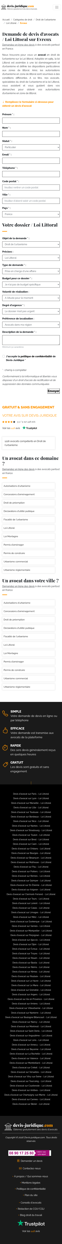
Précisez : (7, 251)
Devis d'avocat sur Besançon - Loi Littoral (31, 858)
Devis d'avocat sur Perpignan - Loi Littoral (31, 935)
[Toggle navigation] (57, 7)
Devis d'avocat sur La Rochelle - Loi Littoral (31, 1054)
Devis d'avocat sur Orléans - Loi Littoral (31, 848)
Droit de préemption (14, 502)
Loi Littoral (9, 528)
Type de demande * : (14, 265)
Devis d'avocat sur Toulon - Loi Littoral (31, 835)
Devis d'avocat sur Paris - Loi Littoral (31, 794)
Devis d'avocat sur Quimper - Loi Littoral (31, 880)
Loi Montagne (11, 536)
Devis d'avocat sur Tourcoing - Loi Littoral (31, 1081)
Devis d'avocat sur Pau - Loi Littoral (31, 867)
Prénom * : (8, 114)
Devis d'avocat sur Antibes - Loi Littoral (31, 1090)
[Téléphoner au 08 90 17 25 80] (29, 1152)
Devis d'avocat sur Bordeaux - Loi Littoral (31, 816)
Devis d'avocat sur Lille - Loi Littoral (31, 807)
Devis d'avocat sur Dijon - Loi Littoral (31, 944)
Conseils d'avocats (31, 1202)
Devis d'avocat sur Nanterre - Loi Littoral (31, 1013)
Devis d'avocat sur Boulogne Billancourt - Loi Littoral (31, 1017)
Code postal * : (10, 181)
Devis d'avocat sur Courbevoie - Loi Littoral (31, 1086)
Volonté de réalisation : (15, 291)
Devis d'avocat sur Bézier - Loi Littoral (31, 1104)
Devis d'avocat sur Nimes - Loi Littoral (31, 971)
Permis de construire (14, 553)
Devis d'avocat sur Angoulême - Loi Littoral (31, 1035)
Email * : (6, 154)
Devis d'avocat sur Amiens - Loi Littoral (31, 1003)
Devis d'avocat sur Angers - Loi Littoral (31, 994)
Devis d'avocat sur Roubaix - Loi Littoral (31, 976)
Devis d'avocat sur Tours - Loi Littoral (31, 899)
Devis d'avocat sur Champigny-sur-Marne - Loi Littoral (31, 1095)
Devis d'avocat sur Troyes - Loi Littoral (31, 953)
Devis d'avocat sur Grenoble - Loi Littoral (31, 990)
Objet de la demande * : (15, 238)
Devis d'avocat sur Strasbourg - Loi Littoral (31, 830)
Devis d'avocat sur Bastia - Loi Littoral (31, 962)
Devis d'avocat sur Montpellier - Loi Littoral (31, 931)
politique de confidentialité (36, 356)
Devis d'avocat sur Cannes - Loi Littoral (31, 1099)
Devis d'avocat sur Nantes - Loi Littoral (31, 826)
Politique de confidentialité (31, 1188)
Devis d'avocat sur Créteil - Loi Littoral (31, 1067)
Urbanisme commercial (16, 561)
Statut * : (7, 141)
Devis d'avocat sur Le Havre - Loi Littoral (31, 981)
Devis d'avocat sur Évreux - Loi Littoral (31, 949)
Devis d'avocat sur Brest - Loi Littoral (31, 839)
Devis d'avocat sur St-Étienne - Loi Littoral (31, 885)
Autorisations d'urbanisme (17, 486)
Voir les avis (11, 428)
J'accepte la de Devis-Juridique (31, 358)
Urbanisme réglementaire (17, 570)
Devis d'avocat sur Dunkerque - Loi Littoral (31, 921)
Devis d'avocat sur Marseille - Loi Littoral (31, 803)
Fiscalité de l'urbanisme (16, 519)
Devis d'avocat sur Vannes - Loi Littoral (31, 926)
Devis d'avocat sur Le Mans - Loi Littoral (31, 985)
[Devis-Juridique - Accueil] (19, 7)
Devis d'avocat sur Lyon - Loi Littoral (31, 798)
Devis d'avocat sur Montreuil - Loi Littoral (31, 1026)
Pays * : (6, 208)
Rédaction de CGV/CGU (31, 1208)
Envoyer (53, 391)
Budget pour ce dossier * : (17, 278)
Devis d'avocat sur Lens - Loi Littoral (31, 1040)
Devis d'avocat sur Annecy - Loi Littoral (31, 1045)
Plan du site (31, 1195)
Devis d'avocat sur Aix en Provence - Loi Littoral (31, 999)
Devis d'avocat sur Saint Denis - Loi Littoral (31, 1031)
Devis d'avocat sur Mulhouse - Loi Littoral (31, 862)
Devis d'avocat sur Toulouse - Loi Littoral (31, 812)
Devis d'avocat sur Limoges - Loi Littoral (31, 912)
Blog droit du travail (31, 1215)
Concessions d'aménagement (19, 494)
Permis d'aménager (14, 544)
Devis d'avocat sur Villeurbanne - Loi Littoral (31, 1008)
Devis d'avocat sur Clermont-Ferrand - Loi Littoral (31, 894)
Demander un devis (31, 1161)
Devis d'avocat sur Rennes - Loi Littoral (31, 876)
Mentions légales (31, 1182)
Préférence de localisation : (18, 318)
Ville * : (6, 194)
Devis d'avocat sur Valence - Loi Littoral (31, 1058)
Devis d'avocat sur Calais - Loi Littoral (31, 908)
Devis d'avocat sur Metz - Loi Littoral (31, 917)
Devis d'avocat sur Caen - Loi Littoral (31, 844)
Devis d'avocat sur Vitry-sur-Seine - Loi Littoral (31, 1076)
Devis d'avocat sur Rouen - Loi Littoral (31, 958)
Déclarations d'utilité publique (19, 511)
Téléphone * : (10, 168)
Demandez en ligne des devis (18, 44)
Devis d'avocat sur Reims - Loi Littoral (31, 967)
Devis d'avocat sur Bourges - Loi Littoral (31, 853)
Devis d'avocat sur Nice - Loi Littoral (31, 821)
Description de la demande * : (19, 332)
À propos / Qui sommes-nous (31, 1176)
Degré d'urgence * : (13, 305)
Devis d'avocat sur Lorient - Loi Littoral (31, 903)
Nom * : (6, 127)
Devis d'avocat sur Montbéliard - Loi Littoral (31, 1063)
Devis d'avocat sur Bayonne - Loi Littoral (31, 1049)
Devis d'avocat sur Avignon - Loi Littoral (31, 889)
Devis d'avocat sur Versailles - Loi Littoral (31, 1072)
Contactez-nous (32, 1168)
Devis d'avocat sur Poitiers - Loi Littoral (31, 871)
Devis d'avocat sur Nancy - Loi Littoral (31, 1022)
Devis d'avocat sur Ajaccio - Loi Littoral (31, 940)
